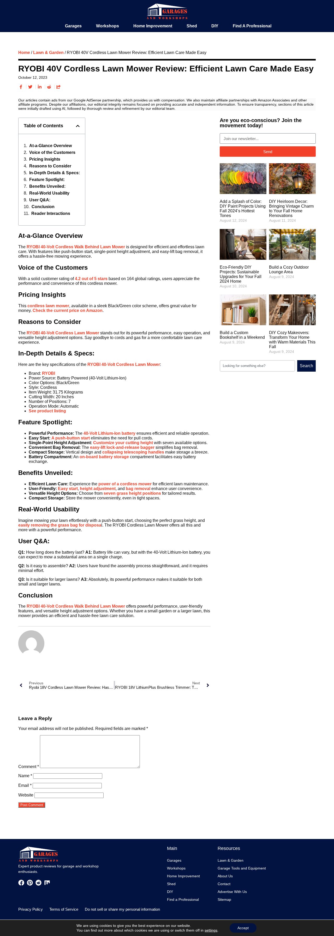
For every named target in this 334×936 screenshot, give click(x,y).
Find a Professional (252, 26)
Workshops (107, 26)
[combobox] (257, 366)
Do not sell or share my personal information (122, 909)
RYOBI (48, 373)
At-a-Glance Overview (50, 145)
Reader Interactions (50, 213)
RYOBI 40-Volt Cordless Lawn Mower (63, 333)
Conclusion (43, 206)
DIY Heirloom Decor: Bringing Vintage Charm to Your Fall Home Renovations (291, 208)
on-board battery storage (104, 457)
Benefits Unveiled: (47, 186)
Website (25, 795)
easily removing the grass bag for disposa (59, 525)
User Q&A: (39, 200)
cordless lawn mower (48, 306)
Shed (192, 26)
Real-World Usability (49, 193)
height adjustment (98, 488)
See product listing (47, 411)
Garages (73, 26)
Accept (243, 928)
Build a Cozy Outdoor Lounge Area (289, 269)
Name (25, 776)
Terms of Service (63, 909)
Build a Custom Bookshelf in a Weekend (242, 335)
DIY (214, 26)
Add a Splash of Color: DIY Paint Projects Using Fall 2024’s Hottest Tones (243, 208)
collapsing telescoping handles (133, 452)
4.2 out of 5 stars (91, 278)
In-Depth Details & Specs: (54, 173)
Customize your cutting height (123, 442)
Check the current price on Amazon (68, 310)
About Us (225, 876)
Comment (28, 766)
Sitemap (224, 899)
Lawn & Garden (48, 52)
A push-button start (70, 438)
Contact (224, 884)
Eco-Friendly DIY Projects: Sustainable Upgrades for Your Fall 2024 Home (240, 274)
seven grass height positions (132, 493)
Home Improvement (152, 26)
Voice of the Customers (52, 152)
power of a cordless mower (125, 484)
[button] (78, 126)
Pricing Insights (44, 159)
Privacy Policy (30, 909)
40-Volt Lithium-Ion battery (109, 433)
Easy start (68, 488)
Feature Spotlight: (47, 179)
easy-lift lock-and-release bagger (122, 447)
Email (25, 785)
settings (211, 930)
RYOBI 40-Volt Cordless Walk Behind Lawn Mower (76, 247)
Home (24, 52)
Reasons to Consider (50, 166)
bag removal (138, 488)
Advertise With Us (232, 892)
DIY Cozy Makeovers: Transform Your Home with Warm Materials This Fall (292, 339)
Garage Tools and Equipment (242, 868)
